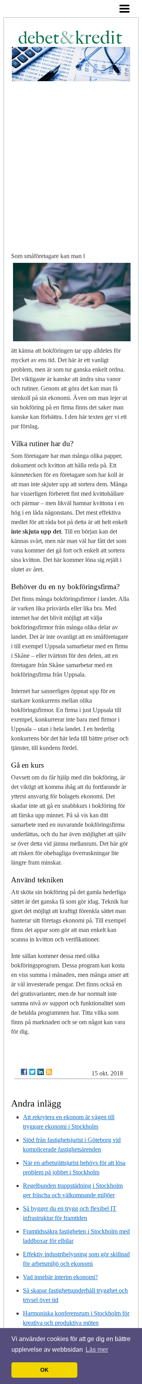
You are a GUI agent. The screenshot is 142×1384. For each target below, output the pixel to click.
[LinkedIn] (40, 1072)
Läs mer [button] (97, 1349)
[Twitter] (32, 1072)
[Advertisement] (71, 156)
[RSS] (49, 1072)
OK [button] (44, 1370)
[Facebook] (24, 1072)
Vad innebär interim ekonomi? (60, 1277)
